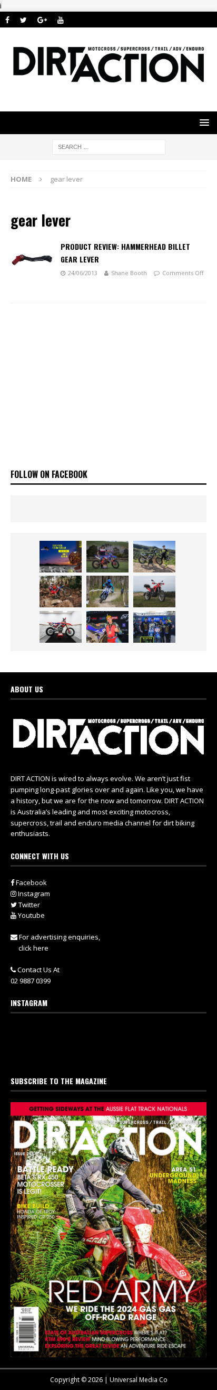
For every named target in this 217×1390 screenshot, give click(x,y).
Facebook (30, 882)
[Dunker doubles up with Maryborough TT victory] (107, 627)
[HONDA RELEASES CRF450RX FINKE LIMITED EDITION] (61, 627)
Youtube (30, 915)
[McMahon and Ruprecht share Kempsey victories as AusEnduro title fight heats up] (107, 591)
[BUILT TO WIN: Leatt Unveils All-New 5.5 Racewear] (61, 556)
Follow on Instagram (115, 1052)
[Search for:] (108, 147)
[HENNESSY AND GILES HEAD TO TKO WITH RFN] (61, 591)
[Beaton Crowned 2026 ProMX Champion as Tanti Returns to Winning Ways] (154, 627)
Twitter (28, 904)
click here (33, 948)
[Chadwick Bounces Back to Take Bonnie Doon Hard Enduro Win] (107, 556)
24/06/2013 (82, 273)
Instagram (33, 893)
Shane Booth (129, 273)
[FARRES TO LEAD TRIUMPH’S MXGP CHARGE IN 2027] (154, 556)
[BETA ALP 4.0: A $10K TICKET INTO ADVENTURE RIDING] (154, 591)
